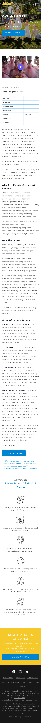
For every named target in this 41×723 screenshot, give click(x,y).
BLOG (16, 687)
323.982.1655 (17, 649)
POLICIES (30, 682)
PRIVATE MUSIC (8, 678)
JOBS (37, 682)
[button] (13, 671)
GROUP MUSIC (20, 678)
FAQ (24, 682)
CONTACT (23, 687)
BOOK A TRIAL (28, 4)
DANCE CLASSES (32, 678)
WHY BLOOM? (15, 682)
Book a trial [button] (13, 33)
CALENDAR (5, 682)
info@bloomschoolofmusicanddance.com (20, 700)
